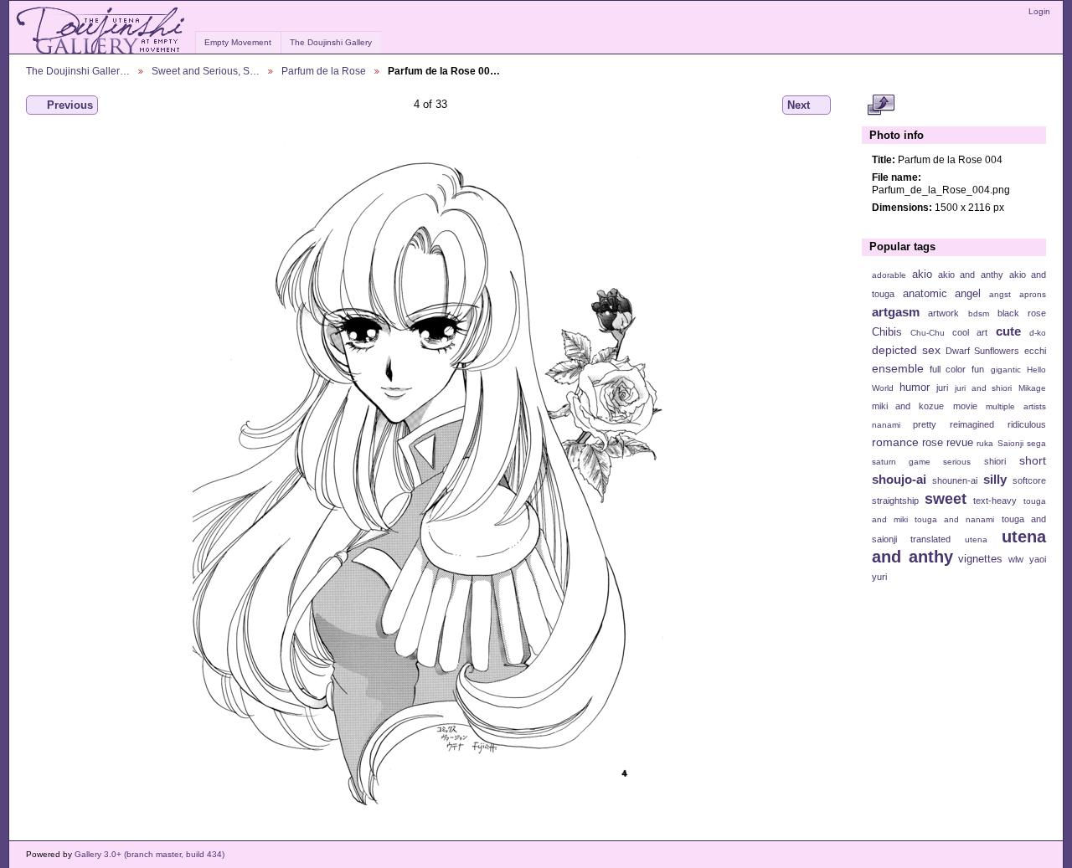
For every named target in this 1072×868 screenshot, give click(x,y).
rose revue (947, 443)
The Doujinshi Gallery (331, 42)
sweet (945, 498)
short (1032, 460)
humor (914, 387)
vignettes (980, 559)
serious (957, 461)
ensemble (898, 368)
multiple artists (1016, 406)
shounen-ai (954, 480)
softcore (1029, 480)
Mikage (1032, 388)
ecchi (1035, 351)
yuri (879, 577)
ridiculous (1027, 424)
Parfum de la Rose (323, 70)
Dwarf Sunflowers (982, 351)
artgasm (896, 312)
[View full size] (430, 470)
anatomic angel (942, 294)
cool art (969, 332)
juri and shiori (983, 388)
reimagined (972, 424)
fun (978, 369)
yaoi (1037, 559)
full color (948, 369)
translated (930, 539)
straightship (895, 501)
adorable (889, 275)
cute (1008, 331)
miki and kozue (908, 406)
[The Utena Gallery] (102, 31)
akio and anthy (970, 275)
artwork (943, 313)
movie (965, 406)
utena (976, 539)
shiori (995, 461)
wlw (1015, 559)
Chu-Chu (927, 332)
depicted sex (906, 350)
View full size (881, 105)
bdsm (978, 313)
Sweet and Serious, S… (206, 70)
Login (1039, 11)
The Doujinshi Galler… (78, 70)
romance (895, 442)
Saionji (1010, 443)
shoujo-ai (899, 479)
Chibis (887, 332)
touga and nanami (954, 519)
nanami (886, 424)
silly (995, 479)
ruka (985, 443)
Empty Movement (237, 42)
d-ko (1037, 332)
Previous (70, 105)
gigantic (1006, 369)
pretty (924, 424)
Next (798, 105)
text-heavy (995, 501)
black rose (1021, 313)
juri (942, 388)
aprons (1032, 294)
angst (1000, 294)
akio (922, 274)
